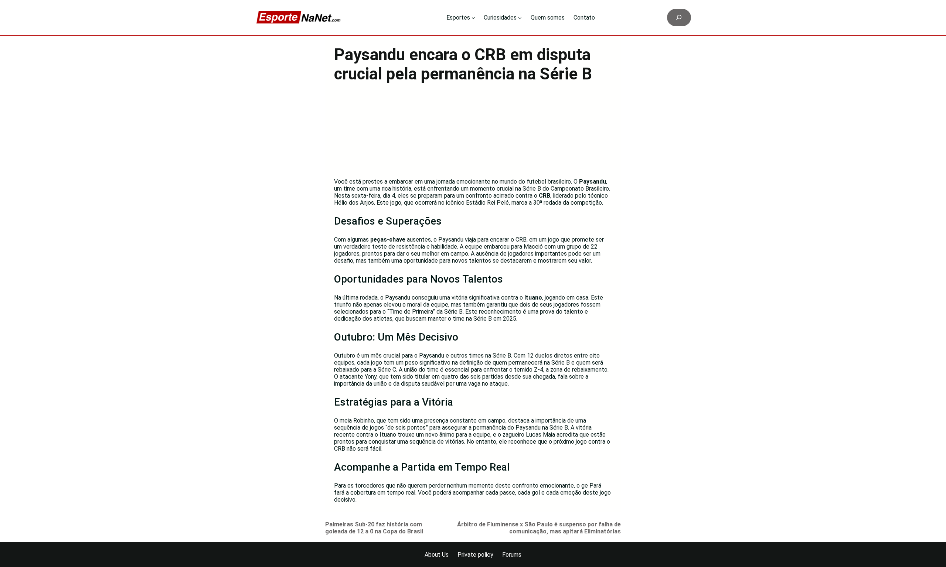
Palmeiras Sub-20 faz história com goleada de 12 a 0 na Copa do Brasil (374, 528)
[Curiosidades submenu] (520, 18)
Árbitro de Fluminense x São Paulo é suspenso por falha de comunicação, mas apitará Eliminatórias (539, 528)
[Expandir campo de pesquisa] (679, 17)
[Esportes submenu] (473, 18)
